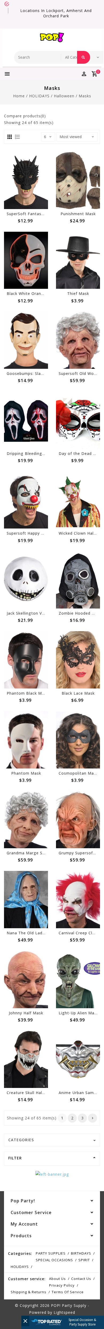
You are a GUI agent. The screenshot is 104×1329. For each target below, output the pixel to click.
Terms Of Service (68, 1292)
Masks (85, 95)
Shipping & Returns (28, 1292)
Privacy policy (62, 1285)
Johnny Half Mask (26, 1012)
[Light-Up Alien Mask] (78, 979)
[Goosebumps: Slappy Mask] (26, 340)
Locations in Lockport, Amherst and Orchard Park (56, 13)
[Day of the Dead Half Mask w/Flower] (78, 420)
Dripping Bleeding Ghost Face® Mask (44, 453)
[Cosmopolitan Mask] (78, 739)
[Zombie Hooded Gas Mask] (78, 580)
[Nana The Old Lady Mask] (26, 899)
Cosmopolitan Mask (78, 773)
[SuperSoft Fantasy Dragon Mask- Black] (26, 180)
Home (19, 95)
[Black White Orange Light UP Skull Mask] (26, 260)
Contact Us (81, 1278)
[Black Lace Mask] (78, 659)
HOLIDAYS (39, 95)
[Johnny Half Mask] (26, 979)
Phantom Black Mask (28, 693)
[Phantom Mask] (26, 739)
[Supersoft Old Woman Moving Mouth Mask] (78, 340)
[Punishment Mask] (78, 180)
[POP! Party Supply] (52, 38)
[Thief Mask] (78, 260)
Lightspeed (64, 1312)
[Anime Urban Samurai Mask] (78, 1059)
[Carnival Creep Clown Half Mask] (78, 899)
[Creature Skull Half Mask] (26, 1059)
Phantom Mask (26, 773)
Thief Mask (78, 293)
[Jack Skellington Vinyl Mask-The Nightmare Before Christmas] (26, 580)
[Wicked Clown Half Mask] (78, 500)
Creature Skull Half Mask (31, 1092)
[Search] (83, 57)
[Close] (25, 1321)
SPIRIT (84, 1260)
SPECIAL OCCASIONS (54, 1260)
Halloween (64, 95)
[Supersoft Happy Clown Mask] (26, 500)
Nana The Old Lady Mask (31, 932)
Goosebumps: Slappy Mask (33, 373)
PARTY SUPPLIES (51, 1253)
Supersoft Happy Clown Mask (36, 533)
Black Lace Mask (78, 693)
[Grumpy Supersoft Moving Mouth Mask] (78, 819)
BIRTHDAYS (81, 1253)
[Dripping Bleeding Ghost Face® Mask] (26, 420)
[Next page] (92, 1118)
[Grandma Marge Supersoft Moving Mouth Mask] (26, 819)
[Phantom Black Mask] (26, 659)
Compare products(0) (25, 115)
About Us (57, 1278)
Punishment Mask (78, 213)
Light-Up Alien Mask (79, 1012)
